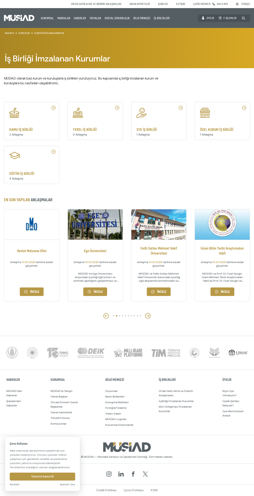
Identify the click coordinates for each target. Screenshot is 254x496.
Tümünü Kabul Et (42, 476)
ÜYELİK (210, 18)
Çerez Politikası (134, 490)
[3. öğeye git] (119, 315)
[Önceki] (106, 315)
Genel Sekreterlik (61, 412)
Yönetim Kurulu (60, 418)
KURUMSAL (47, 18)
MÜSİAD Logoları (116, 419)
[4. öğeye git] (122, 315)
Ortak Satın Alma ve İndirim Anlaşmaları (96, 4)
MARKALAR (63, 18)
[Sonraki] (147, 315)
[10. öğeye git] (140, 315)
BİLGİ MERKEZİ (141, 18)
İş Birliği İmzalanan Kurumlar (176, 401)
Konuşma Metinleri (117, 402)
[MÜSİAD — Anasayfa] (19, 18)
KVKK (154, 490)
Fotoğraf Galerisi (116, 408)
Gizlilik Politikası (106, 490)
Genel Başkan (59, 396)
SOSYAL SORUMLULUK (117, 18)
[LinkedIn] (121, 474)
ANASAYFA (9, 33)
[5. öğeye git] (125, 315)
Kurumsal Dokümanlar (119, 425)
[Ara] (243, 18)
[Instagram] (109, 474)
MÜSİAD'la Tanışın (61, 391)
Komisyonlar (58, 423)
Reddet (14, 484)
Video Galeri (113, 413)
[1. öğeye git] (113, 315)
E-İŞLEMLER (230, 18)
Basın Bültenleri (114, 396)
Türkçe (245, 4)
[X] (145, 474)
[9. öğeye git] (137, 315)
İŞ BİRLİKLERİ (162, 18)
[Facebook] (133, 474)
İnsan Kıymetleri (140, 4)
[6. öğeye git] (128, 315)
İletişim (180, 4)
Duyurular (111, 391)
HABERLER (80, 18)
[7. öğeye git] (131, 315)
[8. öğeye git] (134, 315)
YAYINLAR (95, 18)
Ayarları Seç (67, 484)
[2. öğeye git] (116, 315)
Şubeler (163, 4)
